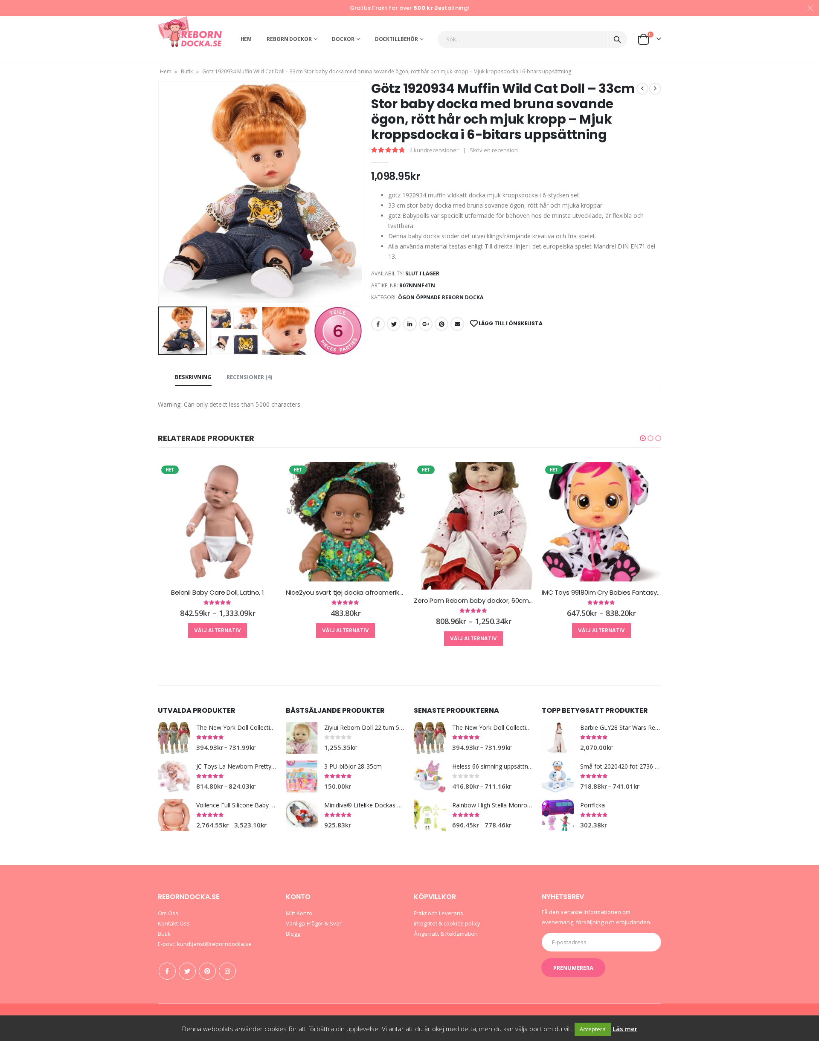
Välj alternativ (217, 630)
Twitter (394, 324)
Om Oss (168, 913)
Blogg (293, 933)
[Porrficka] (558, 815)
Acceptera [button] (593, 1029)
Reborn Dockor (289, 39)
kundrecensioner (434, 150)
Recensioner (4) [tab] (249, 377)
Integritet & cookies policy (447, 923)
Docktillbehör (396, 39)
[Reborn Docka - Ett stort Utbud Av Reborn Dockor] (190, 31)
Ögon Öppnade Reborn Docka (440, 297)
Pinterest (441, 324)
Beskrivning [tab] (193, 377)
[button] (643, 438)
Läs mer (625, 1028)
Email (457, 324)
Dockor (343, 39)
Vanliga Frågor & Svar (314, 923)
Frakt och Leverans (438, 913)
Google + (426, 324)
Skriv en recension (494, 150)
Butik (187, 71)
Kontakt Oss (174, 923)
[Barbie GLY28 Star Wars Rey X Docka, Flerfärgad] (558, 738)
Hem (246, 39)
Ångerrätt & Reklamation (446, 933)
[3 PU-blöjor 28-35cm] (302, 776)
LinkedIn (410, 324)
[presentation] (160, 192)
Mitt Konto (299, 913)
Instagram (227, 971)
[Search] (617, 39)
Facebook (378, 324)
